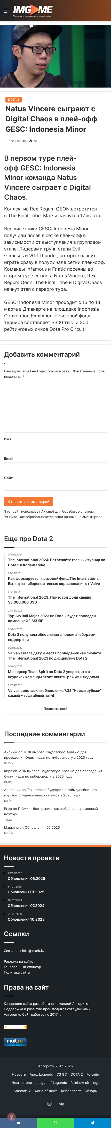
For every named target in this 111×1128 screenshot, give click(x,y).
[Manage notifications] (11, 1117)
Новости (19, 1074)
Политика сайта (17, 972)
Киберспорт (71, 1091)
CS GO (62, 1074)
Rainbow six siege (84, 1082)
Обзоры (91, 1091)
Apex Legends (41, 1074)
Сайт (8, 478)
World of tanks (46, 1091)
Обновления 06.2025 (42, 827)
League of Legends (51, 1082)
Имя (7, 439)
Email (8, 458)
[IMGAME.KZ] (33, 11)
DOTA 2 (13, 99)
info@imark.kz (33, 951)
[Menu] (6, 12)
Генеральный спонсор (22, 967)
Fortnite (92, 1074)
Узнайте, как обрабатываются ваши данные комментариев (53, 517)
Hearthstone (22, 1082)
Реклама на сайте (18, 961)
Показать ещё (55, 709)
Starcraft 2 (22, 1091)
